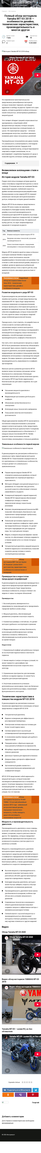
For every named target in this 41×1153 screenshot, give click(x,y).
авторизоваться (7, 1123)
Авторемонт (20, 2)
